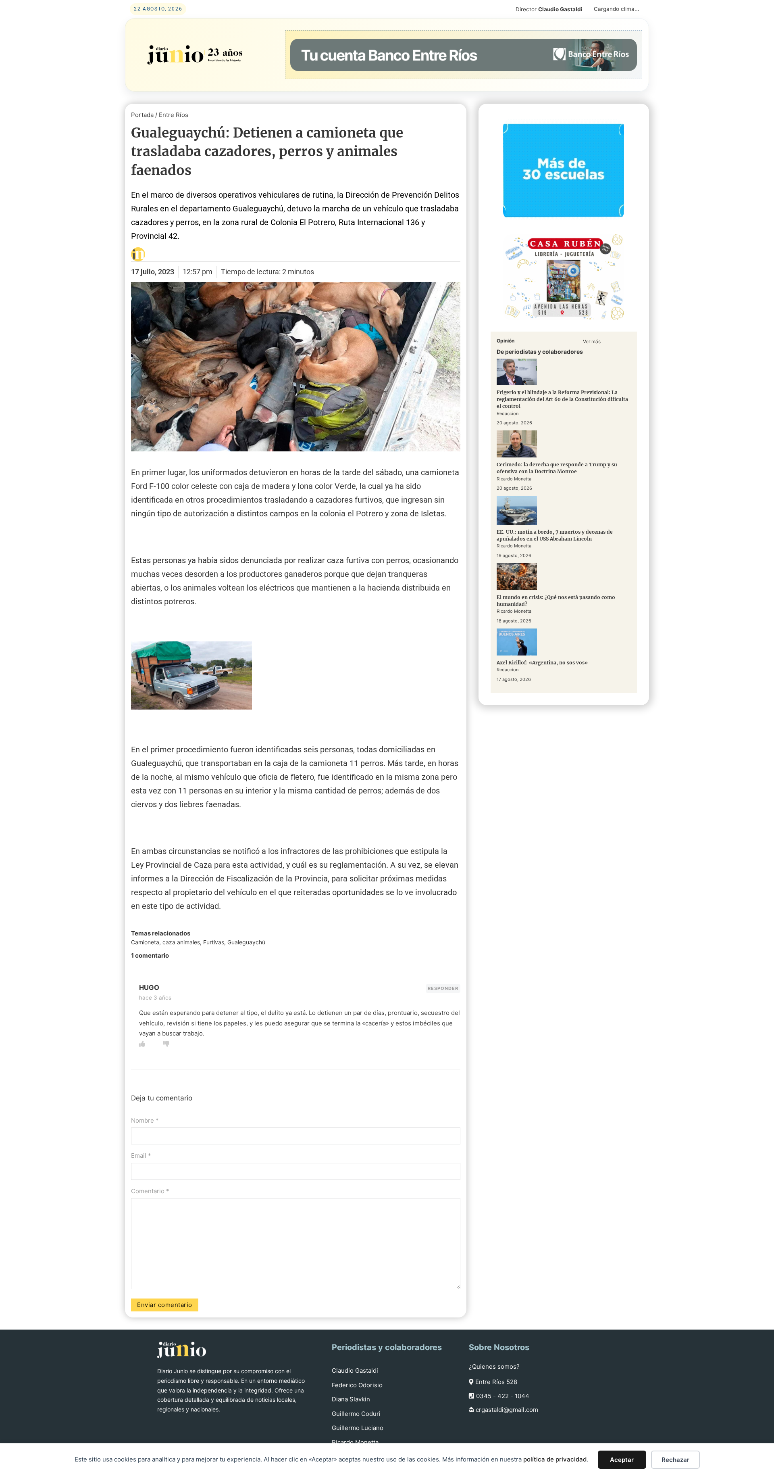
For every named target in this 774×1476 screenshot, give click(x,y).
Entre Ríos (173, 115)
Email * (141, 1155)
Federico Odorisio (357, 1385)
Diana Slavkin (351, 1399)
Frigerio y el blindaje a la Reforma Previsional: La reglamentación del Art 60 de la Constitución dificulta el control (562, 399)
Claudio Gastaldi (355, 1370)
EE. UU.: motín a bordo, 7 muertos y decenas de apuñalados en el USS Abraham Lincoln (555, 535)
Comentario (150, 1191)
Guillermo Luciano (357, 1428)
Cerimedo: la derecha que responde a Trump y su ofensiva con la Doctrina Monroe (557, 467)
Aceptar (622, 1459)
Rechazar (675, 1459)
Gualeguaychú (246, 942)
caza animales (181, 942)
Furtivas (213, 942)
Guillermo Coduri (356, 1414)
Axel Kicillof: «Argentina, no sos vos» (542, 663)
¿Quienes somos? (494, 1366)
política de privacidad (555, 1459)
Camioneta (145, 942)
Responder (443, 988)
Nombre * (145, 1120)
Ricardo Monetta (355, 1442)
